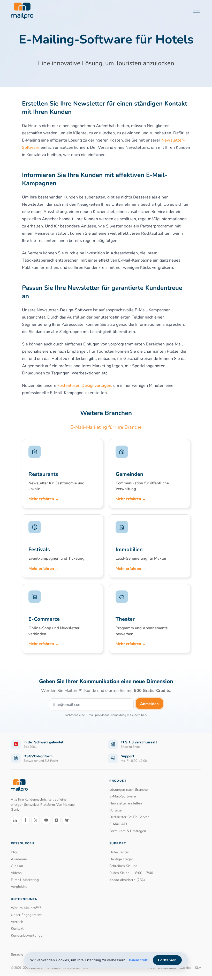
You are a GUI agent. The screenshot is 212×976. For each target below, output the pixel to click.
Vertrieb (17, 921)
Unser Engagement (26, 914)
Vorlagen (116, 810)
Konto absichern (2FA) (127, 879)
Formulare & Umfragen (127, 831)
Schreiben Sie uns (123, 865)
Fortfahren (167, 960)
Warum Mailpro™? (26, 907)
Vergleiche (19, 886)
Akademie (19, 859)
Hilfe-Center (119, 852)
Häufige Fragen (121, 859)
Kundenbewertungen (27, 935)
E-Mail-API (118, 824)
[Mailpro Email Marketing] (19, 786)
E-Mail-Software (122, 796)
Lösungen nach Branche (128, 789)
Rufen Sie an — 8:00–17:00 (131, 872)
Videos (16, 872)
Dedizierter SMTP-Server (129, 817)
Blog (14, 852)
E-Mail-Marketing (25, 879)
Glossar (17, 865)
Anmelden (149, 703)
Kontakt (17, 928)
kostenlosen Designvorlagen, (84, 385)
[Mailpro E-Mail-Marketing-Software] (22, 11)
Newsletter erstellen (125, 803)
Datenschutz (138, 960)
